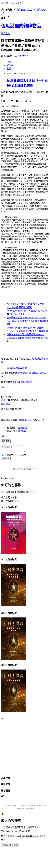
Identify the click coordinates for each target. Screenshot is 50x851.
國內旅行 (22, 431)
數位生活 (23, 56)
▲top (3, 436)
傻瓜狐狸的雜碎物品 (21, 25)
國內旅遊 (22, 427)
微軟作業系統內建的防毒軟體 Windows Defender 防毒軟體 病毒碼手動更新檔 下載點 (27, 337)
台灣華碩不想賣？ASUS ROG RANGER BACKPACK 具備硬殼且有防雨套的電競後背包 (27, 321)
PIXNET (13, 805)
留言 (27, 420)
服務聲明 (30, 808)
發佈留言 (5, 459)
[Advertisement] (25, 747)
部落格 (10, 65)
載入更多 (5, 441)
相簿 (9, 62)
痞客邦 (21, 420)
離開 (16, 845)
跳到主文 (5, 33)
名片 (9, 68)
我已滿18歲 (6, 845)
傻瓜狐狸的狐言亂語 (17, 367)
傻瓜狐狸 (5, 403)
